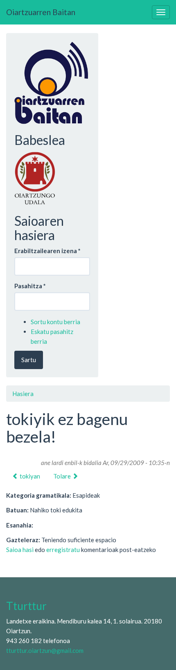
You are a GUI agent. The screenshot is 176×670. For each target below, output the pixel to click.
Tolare (62, 476)
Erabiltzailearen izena (47, 250)
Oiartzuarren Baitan (40, 12)
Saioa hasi (20, 549)
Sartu (28, 359)
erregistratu (63, 549)
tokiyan (29, 476)
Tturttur (26, 605)
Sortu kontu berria (55, 321)
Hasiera (23, 393)
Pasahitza (30, 285)
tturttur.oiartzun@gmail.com (44, 650)
